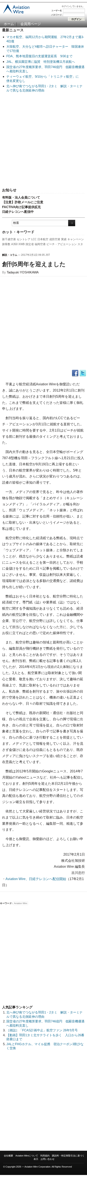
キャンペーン (75, 239)
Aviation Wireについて (26, 1155)
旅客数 (6, 244)
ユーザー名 (56, 10)
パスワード (56, 15)
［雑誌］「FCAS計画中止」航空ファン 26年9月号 (42, 1030)
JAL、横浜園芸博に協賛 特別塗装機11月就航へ (40, 61)
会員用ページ (30, 24)
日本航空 (42, 239)
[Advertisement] (43, 140)
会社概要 (8, 1155)
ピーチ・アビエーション (61, 244)
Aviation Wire (20, 903)
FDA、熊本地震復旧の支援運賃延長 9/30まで (39, 56)
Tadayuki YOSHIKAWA (23, 272)
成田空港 (54, 239)
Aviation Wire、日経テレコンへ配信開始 (35, 879)
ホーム (9, 24)
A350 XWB (18, 244)
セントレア (23, 239)
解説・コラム (9, 254)
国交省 (30, 244)
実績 (64, 239)
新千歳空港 (9, 239)
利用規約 (45, 1155)
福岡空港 (40, 244)
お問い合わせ (47, 1159)
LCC (34, 239)
